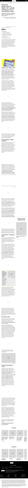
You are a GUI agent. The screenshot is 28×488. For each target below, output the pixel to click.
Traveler (6, 2)
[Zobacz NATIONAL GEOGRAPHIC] (5, 453)
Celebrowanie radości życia (6, 32)
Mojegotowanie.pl (23, 474)
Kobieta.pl (16, 474)
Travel (2, 424)
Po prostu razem (4, 36)
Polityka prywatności (11, 467)
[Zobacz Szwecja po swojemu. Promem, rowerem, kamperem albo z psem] (5, 433)
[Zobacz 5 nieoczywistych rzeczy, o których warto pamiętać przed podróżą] (20, 433)
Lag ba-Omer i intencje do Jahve (6, 35)
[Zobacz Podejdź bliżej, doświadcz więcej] (12, 433)
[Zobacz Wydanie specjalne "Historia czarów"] (21, 229)
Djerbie (4, 43)
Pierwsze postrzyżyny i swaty (6, 37)
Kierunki (8, 2)
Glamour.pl (9, 474)
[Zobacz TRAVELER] (12, 453)
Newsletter (3, 468)
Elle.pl (1, 474)
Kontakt (3, 467)
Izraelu (2, 145)
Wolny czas (6, 424)
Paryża (9, 333)
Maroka (6, 42)
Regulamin (6, 467)
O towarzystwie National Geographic (18, 467)
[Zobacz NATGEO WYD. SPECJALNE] (20, 453)
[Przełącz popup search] (26, 1)
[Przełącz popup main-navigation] (2, 1)
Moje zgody (7, 468)
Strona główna (2, 2)
